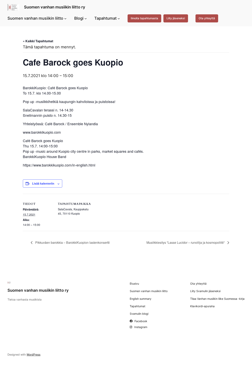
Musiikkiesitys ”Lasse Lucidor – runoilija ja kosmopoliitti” (185, 242)
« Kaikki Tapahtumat (38, 41)
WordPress (33, 354)
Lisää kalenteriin (43, 183)
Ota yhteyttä (207, 18)
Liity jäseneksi (176, 18)
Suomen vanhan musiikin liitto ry (54, 7)
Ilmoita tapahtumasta (144, 18)
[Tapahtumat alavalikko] (119, 18)
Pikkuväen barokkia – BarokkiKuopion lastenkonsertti (72, 242)
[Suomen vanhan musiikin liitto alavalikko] (65, 18)
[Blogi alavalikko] (85, 18)
